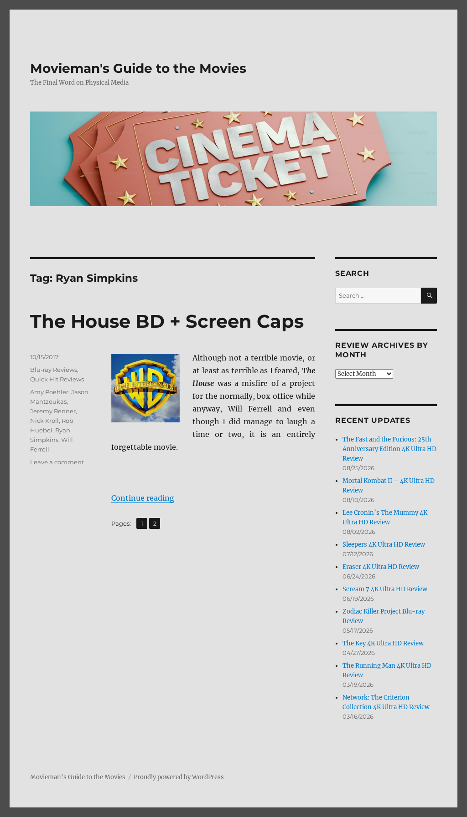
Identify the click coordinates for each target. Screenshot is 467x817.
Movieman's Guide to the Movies (138, 68)
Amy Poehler (49, 392)
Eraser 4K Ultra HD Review (380, 567)
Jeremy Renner (53, 411)
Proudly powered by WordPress (179, 777)
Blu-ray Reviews (53, 369)
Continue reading (142, 497)
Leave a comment (57, 462)
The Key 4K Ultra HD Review (383, 643)
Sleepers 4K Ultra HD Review (383, 544)
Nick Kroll (44, 420)
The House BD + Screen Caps (167, 321)
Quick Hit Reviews (57, 379)
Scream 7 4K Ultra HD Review (384, 589)
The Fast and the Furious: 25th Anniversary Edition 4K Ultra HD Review (389, 449)
